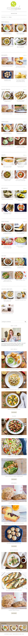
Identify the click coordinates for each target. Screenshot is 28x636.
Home (7, 17)
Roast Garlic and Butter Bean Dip (7, 301)
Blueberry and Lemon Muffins (7, 80)
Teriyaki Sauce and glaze (7, 313)
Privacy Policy (3, 623)
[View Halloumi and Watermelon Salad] (7, 228)
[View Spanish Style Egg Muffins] (21, 208)
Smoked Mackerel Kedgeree (7, 46)
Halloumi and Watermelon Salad (7, 233)
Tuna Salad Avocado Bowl (7, 199)
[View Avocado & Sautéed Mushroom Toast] (7, 208)
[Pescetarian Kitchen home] (14, 5)
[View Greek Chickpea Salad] (21, 275)
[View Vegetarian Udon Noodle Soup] (7, 174)
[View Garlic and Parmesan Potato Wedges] (21, 228)
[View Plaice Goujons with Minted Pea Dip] (7, 28)
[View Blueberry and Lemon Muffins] (7, 75)
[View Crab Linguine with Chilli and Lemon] (21, 28)
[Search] (25, 321)
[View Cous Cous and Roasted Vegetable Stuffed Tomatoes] (7, 241)
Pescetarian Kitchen (17, 634)
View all (25, 22)
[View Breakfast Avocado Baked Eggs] (21, 194)
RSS (23, 634)
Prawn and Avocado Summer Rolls (7, 101)
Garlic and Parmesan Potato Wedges (20, 233)
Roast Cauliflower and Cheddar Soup (7, 167)
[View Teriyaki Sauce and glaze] (7, 308)
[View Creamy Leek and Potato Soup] (21, 161)
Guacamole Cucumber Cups (7, 146)
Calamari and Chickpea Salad (20, 267)
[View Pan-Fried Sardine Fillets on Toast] (21, 95)
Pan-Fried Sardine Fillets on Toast (20, 101)
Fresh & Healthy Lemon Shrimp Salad (7, 281)
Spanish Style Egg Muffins (20, 212)
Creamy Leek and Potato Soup (20, 167)
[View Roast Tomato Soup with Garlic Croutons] (21, 174)
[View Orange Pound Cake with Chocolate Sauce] (21, 61)
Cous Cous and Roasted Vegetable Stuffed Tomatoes (7, 247)
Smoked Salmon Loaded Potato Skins (20, 147)
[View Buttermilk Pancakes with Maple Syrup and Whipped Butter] (21, 75)
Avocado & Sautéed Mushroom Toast (7, 213)
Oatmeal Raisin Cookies (7, 66)
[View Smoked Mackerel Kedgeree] (7, 41)
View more (14, 412)
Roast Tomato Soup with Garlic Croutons (20, 180)
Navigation (14, 13)
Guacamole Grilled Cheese (20, 113)
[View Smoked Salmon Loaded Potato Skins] (21, 141)
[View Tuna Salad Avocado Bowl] (7, 194)
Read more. (21, 345)
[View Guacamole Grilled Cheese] (21, 109)
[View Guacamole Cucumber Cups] (7, 141)
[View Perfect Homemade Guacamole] (21, 241)
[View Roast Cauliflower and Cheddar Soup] (7, 161)
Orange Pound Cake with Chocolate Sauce (20, 67)
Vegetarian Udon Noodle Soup (7, 180)
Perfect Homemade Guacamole (20, 247)
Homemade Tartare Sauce (20, 300)
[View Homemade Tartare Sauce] (21, 295)
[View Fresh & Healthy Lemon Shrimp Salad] (7, 275)
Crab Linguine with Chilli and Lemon (20, 33)
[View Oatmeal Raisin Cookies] (7, 61)
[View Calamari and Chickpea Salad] (21, 262)
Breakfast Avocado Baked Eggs (20, 200)
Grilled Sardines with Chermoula (20, 47)
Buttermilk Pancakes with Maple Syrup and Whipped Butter (20, 80)
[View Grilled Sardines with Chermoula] (21, 41)
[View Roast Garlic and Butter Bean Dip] (7, 295)
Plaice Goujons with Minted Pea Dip (7, 33)
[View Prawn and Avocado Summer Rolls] (7, 95)
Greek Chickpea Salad (20, 280)
